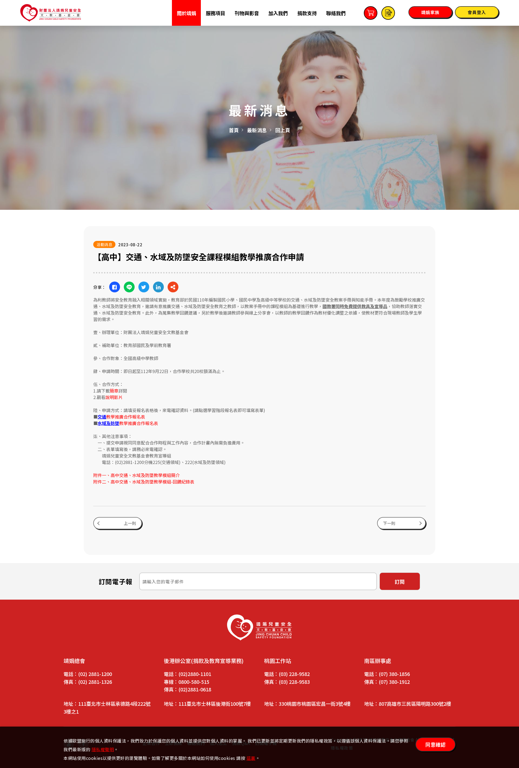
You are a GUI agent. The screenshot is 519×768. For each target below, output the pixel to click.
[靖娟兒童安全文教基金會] (259, 627)
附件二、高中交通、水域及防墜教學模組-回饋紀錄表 (143, 481)
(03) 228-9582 (294, 673)
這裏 (251, 758)
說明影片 (114, 397)
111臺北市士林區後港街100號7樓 (214, 703)
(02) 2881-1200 (95, 673)
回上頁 (282, 130)
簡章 (114, 390)
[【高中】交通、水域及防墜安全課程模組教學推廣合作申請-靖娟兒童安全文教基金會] (114, 287)
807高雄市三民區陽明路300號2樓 (415, 703)
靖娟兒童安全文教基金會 (50, 13)
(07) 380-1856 (394, 673)
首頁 (234, 130)
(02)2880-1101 (194, 673)
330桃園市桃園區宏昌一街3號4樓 (315, 703)
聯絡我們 (336, 13)
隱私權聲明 (103, 749)
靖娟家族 (430, 12)
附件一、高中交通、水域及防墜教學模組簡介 (136, 475)
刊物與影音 (247, 13)
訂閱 (400, 581)
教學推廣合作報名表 (121, 416)
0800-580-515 (193, 681)
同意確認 (435, 744)
